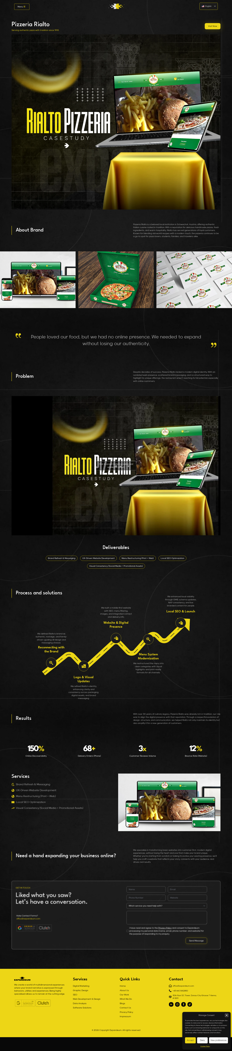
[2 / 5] (194, 279)
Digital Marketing (81, 986)
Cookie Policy (205, 1046)
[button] (226, 1015)
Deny (202, 1040)
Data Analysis (79, 1003)
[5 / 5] (38, 279)
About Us (124, 990)
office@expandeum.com (28, 919)
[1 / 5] (116, 279)
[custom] (189, 1004)
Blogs (122, 1003)
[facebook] (183, 1004)
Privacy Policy (165, 928)
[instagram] (177, 1004)
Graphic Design (80, 990)
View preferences (218, 1040)
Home (123, 986)
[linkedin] (171, 1004)
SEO (75, 995)
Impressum (125, 1016)
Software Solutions (82, 1008)
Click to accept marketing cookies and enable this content (116, 465)
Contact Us (125, 1008)
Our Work (124, 995)
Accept (190, 1040)
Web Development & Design (86, 999)
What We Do (126, 999)
